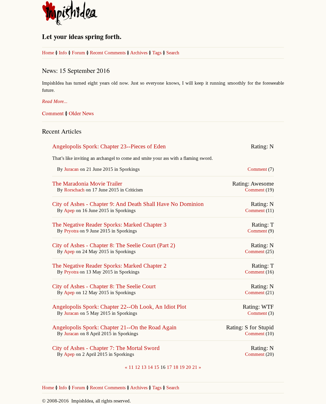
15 (156, 367)
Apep (69, 210)
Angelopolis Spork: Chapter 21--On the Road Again (114, 327)
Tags (156, 52)
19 (182, 367)
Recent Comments (108, 52)
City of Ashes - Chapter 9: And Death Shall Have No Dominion (128, 204)
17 (169, 367)
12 (137, 367)
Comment (53, 113)
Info (63, 52)
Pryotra (71, 230)
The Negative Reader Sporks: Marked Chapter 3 (109, 224)
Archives (138, 52)
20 (188, 367)
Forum (78, 52)
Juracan (71, 169)
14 (150, 367)
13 (143, 367)
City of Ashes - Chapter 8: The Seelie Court (104, 286)
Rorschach (74, 189)
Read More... (54, 101)
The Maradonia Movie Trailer (87, 183)
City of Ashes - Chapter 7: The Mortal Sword (106, 348)
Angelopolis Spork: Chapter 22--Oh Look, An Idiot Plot (119, 307)
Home (48, 52)
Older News (81, 113)
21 (194, 367)
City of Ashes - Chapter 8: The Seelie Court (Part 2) (113, 245)
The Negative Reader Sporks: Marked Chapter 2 (109, 266)
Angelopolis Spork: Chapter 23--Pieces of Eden (109, 146)
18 (175, 367)
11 (131, 367)
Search (172, 52)
